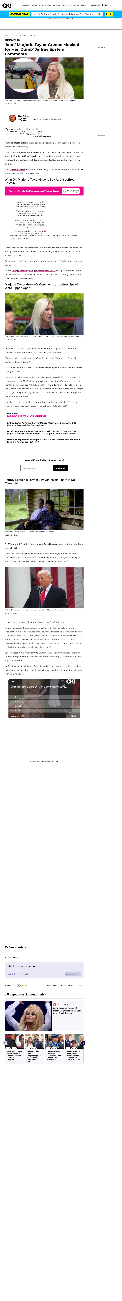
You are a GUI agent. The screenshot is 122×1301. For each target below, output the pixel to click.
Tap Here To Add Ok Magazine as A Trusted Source (34, 191)
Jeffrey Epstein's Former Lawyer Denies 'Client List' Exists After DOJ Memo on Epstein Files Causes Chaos (41, 424)
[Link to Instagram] (106, 5)
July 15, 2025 (36, 233)
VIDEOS (65, 5)
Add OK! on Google (43, 136)
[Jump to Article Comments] (6, 129)
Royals (48, 5)
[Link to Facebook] (102, 5)
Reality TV (26, 5)
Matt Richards (24, 116)
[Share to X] (22, 129)
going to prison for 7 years (42, 271)
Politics (15, 35)
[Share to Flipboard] (30, 129)
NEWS (34, 5)
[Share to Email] (39, 129)
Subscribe (95, 5)
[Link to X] (110, 5)
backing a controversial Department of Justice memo (36, 160)
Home (7, 35)
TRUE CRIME (74, 5)
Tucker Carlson (29, 561)
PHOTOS (56, 5)
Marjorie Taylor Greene (29, 35)
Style (41, 5)
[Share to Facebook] (13, 129)
